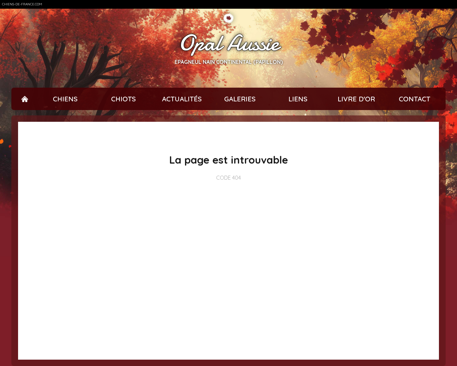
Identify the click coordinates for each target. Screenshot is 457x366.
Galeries (240, 99)
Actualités (182, 99)
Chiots (123, 99)
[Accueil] (24, 98)
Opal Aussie (228, 43)
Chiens (65, 99)
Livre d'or (356, 99)
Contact (414, 99)
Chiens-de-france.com (22, 4)
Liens (297, 99)
